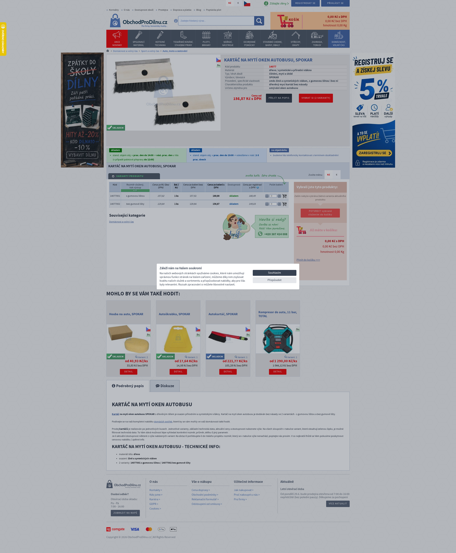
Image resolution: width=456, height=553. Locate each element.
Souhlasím (274, 273)
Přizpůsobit (274, 280)
